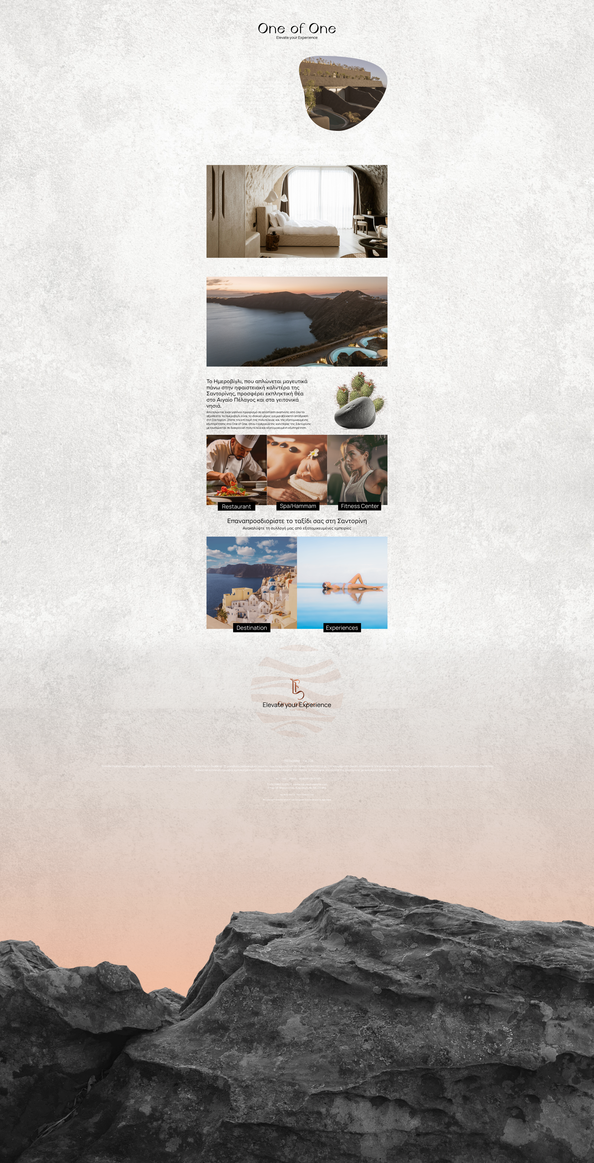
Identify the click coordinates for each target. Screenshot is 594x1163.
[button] (211, 211)
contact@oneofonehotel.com (310, 784)
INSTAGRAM (292, 761)
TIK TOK (308, 761)
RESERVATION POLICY (310, 778)
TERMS (292, 778)
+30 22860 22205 (279, 784)
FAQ (284, 778)
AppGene (326, 799)
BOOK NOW (375, 6)
